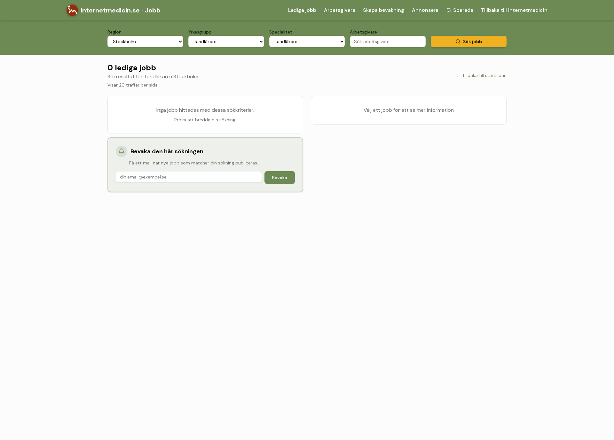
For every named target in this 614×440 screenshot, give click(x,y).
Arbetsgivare (339, 10)
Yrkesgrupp (200, 32)
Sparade (463, 10)
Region (114, 32)
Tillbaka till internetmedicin (514, 10)
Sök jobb (472, 41)
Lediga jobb (302, 10)
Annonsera (425, 10)
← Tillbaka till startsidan (481, 75)
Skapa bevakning (383, 10)
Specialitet (280, 32)
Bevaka (279, 177)
